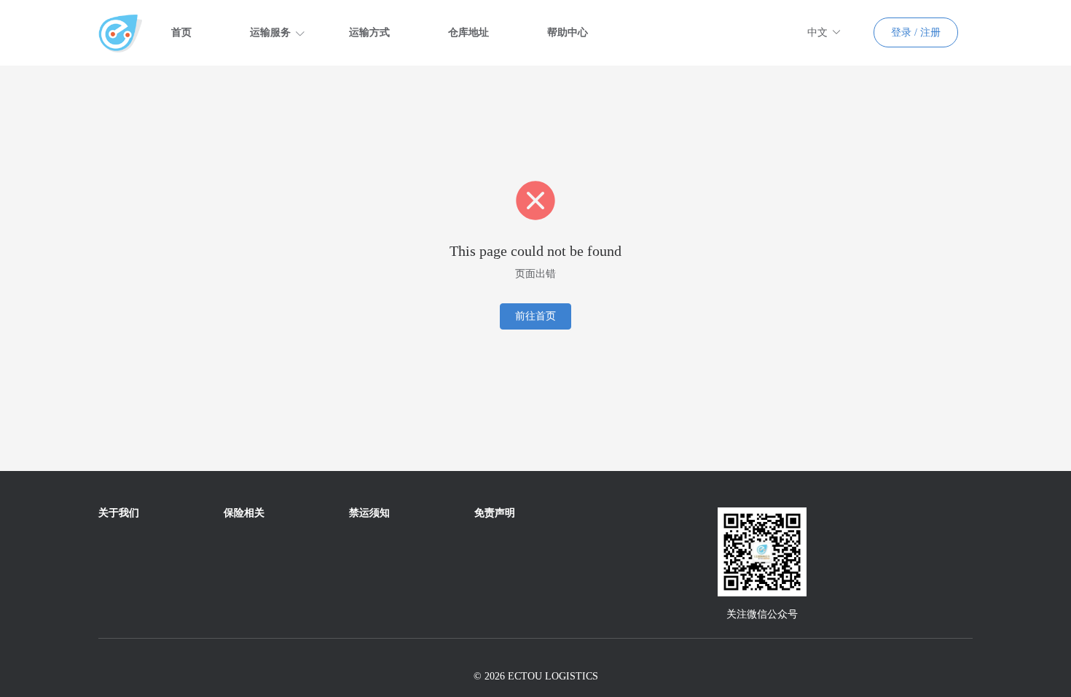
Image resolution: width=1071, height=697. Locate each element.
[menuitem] (181, 33)
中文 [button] (817, 32)
